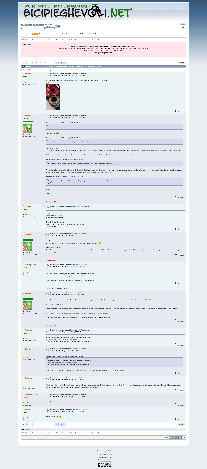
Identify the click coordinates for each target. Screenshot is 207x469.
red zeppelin (30, 265)
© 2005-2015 (108, 457)
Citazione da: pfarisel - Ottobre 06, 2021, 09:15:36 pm (64, 122)
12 (40, 63)
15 (53, 63)
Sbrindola (65, 40)
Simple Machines (113, 453)
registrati (49, 24)
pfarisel (28, 74)
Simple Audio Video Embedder (104, 455)
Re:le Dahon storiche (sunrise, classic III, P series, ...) (69, 73)
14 (48, 63)
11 (36, 63)
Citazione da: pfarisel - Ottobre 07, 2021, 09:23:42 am (64, 176)
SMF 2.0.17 (94, 453)
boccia (28, 116)
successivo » (182, 60)
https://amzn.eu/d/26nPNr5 (55, 304)
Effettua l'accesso (35, 24)
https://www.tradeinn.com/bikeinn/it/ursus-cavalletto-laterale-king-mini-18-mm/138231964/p (77, 313)
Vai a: (166, 437)
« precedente (173, 60)
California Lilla (31, 395)
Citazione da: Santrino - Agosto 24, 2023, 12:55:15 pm (64, 356)
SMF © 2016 (103, 453)
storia (27, 429)
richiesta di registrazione (89, 46)
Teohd (27, 349)
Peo (70, 40)
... (34, 63)
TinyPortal (101, 457)
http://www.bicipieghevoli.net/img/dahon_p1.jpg (61, 339)
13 (44, 63)
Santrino (28, 330)
